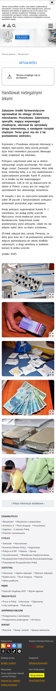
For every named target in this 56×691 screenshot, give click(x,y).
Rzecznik (7, 630)
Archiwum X (8, 525)
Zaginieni (7, 529)
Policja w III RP (10, 551)
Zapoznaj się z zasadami (10, 680)
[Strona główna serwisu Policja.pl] (4, 25)
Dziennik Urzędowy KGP (14, 591)
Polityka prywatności (9, 684)
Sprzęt (33, 551)
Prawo (4, 585)
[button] (50, 26)
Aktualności (23, 54)
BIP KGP (40, 646)
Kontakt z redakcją (8, 662)
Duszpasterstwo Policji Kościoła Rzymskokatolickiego (28, 559)
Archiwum (36, 619)
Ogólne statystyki (24, 573)
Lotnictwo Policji (21, 529)
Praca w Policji (8, 596)
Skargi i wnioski (21, 630)
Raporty (39, 577)
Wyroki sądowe (36, 591)
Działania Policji (9, 516)
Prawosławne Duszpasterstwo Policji (20, 562)
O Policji (5, 538)
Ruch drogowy (23, 525)
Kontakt (5, 624)
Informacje (8, 573)
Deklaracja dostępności (38, 662)
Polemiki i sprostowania (14, 533)
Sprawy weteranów (41, 630)
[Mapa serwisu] (9, 25)
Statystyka (7, 567)
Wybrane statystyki (44, 573)
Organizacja (34, 547)
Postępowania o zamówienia (16, 616)
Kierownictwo (21, 543)
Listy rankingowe (11, 605)
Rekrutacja (27, 605)
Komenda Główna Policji (14, 547)
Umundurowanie (10, 555)
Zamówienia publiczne (12, 610)
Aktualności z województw (28, 521)
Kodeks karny (9, 577)
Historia (23, 551)
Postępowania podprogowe (15, 619)
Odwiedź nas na (8, 645)
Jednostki (7, 543)
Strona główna (8, 54)
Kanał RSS (3, 645)
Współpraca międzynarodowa (35, 555)
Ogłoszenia (37, 601)
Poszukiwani (39, 525)
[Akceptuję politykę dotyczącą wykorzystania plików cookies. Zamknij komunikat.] (52, 2)
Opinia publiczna (10, 580)
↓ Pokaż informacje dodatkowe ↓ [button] (28, 503)
